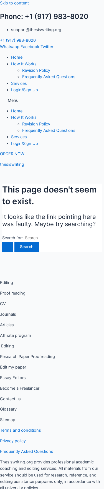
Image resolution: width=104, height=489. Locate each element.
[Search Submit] (7, 247)
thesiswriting (12, 164)
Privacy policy (13, 440)
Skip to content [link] (14, 3)
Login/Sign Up (24, 89)
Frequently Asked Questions (48, 76)
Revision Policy (36, 70)
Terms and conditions (20, 430)
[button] (52, 100)
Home (16, 57)
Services (19, 83)
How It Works (24, 63)
